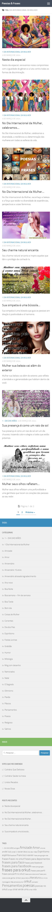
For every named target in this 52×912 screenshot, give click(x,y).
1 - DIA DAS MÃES (9, 421)
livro (42, 878)
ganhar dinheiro (16, 878)
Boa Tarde (9, 602)
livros (45, 878)
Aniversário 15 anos (13, 570)
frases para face (13, 862)
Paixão (7, 697)
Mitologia (9, 659)
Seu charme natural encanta (20, 250)
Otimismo (9, 691)
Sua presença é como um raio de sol (25, 425)
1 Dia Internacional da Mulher (16, 52)
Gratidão (8, 646)
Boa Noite (9, 589)
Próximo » (30, 512)
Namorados (10, 671)
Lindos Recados (11, 782)
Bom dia (8, 608)
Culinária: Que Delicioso (14, 769)
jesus (23, 878)
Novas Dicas (10, 788)
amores (42, 848)
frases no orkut (16, 859)
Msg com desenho (13, 665)
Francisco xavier (25, 855)
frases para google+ (37, 867)
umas (31, 890)
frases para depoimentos (37, 858)
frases (5, 858)
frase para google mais (41, 855)
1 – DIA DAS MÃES (13, 538)
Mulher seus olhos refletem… (21, 484)
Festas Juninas (11, 640)
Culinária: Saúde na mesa (15, 776)
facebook (13, 855)
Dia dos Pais (10, 627)
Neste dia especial (13, 60)
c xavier (19, 851)
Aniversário (9, 563)
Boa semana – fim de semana (17, 595)
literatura (35, 877)
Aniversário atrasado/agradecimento (20, 576)
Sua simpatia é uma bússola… (21, 305)
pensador (35, 882)
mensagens (6, 882)
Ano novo (9, 582)
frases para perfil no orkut (13, 874)
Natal (7, 678)
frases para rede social (32, 874)
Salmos (8, 729)
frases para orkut (16, 870)
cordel (13, 852)
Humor (8, 652)
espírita (6, 855)
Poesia (7, 716)
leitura (28, 878)
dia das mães (32, 852)
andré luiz (6, 851)
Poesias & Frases (11, 3)
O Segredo (9, 684)
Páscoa (8, 703)
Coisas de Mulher (12, 614)
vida (34, 889)
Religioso (8, 722)
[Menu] (48, 3)
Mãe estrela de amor (17, 882)
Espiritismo (9, 633)
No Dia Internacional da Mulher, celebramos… (24, 812)
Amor (7, 557)
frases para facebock (33, 863)
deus (25, 851)
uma (26, 889)
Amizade (8, 551)
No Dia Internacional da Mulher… (23, 192)
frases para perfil (38, 870)
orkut (28, 881)
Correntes (9, 621)
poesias (29, 885)
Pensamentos (11, 710)
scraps (10, 890)
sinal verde (18, 889)
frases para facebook (16, 866)
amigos (16, 848)
